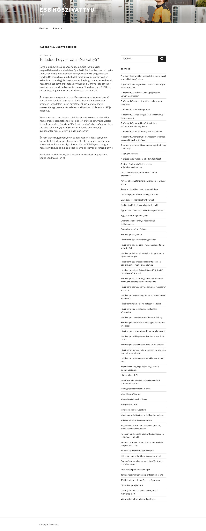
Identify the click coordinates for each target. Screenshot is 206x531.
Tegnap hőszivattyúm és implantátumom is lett (142, 475)
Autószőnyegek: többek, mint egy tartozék (139, 194)
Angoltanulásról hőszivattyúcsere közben (139, 189)
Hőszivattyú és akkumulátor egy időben (138, 239)
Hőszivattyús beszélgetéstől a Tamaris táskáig (141, 317)
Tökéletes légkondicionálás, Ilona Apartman (140, 480)
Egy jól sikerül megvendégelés (134, 215)
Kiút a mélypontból (129, 375)
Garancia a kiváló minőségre (133, 229)
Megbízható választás (130, 394)
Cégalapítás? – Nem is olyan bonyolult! (138, 200)
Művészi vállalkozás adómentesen (136, 420)
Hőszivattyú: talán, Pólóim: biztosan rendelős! (141, 304)
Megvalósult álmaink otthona (134, 399)
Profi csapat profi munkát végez (135, 469)
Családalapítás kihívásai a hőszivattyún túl (139, 205)
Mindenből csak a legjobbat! (133, 410)
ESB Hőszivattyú (67, 10)
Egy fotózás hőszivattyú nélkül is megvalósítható (142, 210)
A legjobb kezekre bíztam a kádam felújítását (141, 159)
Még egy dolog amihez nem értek (136, 388)
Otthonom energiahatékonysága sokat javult (141, 456)
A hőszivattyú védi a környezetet (135, 109)
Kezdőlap (43, 28)
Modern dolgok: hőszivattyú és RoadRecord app (142, 415)
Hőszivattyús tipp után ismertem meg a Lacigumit (143, 331)
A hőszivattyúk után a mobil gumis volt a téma (141, 131)
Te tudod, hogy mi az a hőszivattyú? (69, 59)
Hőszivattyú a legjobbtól (131, 234)
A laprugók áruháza (129, 153)
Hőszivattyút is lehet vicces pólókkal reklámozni (142, 344)
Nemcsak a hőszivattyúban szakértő (137, 450)
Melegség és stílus (129, 404)
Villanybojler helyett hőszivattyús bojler (138, 499)
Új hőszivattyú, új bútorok (132, 485)
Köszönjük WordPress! (49, 524)
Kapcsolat (58, 28)
